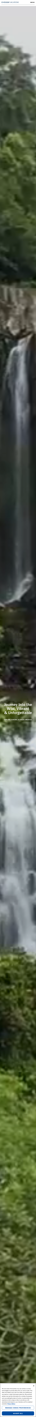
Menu (32, 2)
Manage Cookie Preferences (18, 1408)
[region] (18, 1400)
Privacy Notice (11, 1404)
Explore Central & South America (18, 719)
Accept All (18, 1413)
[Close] (34, 1386)
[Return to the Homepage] (10, 2)
